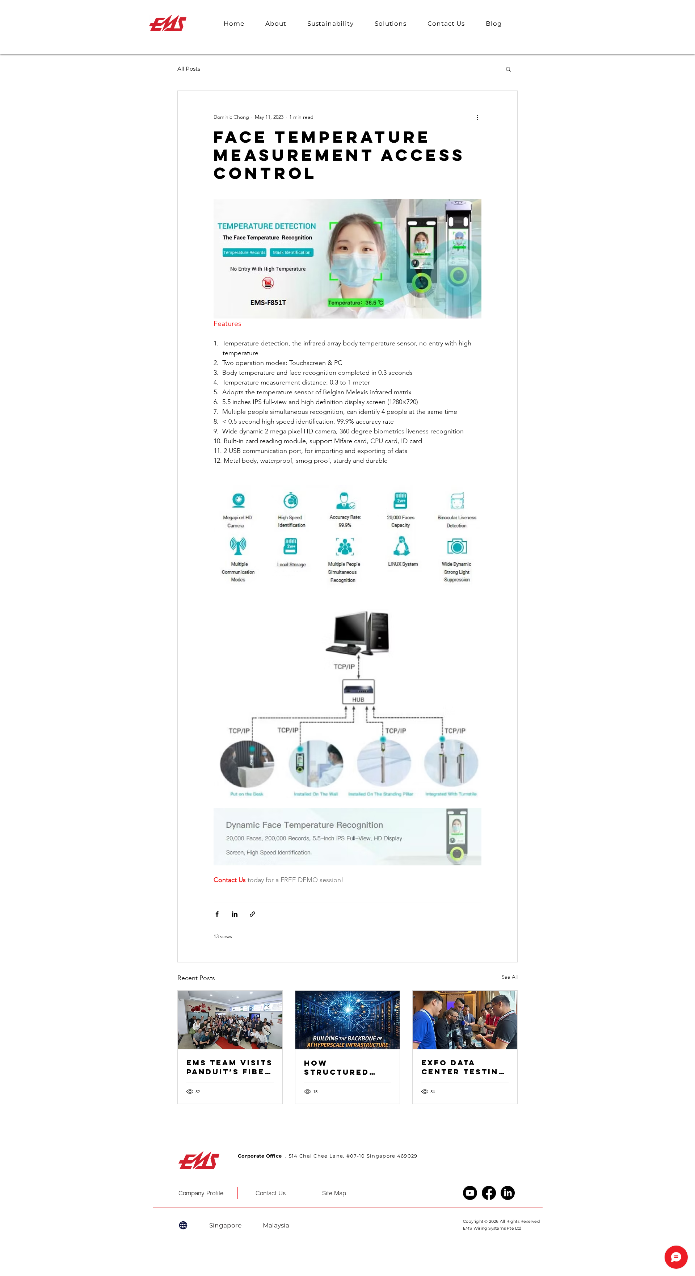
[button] (275, 23)
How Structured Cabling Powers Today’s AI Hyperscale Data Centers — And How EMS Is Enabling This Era (346, 1067)
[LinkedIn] (508, 1193)
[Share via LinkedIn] (234, 914)
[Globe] (183, 1225)
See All (510, 977)
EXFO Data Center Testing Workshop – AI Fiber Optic (463, 1067)
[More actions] (477, 117)
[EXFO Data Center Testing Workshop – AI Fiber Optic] (465, 1020)
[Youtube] (470, 1193)
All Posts (188, 69)
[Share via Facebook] (217, 914)
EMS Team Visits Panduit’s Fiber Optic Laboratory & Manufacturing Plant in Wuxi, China (229, 1067)
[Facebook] (489, 1193)
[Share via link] (252, 914)
